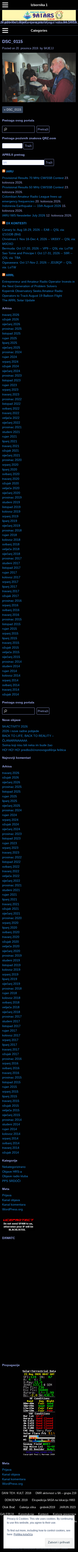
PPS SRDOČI (11, 1181)
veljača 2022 (11, 418)
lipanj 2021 (9, 441)
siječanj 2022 (11, 422)
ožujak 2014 (10, 694)
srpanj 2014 (10, 680)
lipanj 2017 (9, 586)
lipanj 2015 (9, 638)
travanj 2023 (10, 394)
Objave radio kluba (15, 1176)
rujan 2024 (9, 357)
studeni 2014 (11, 666)
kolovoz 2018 (11, 539)
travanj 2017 (10, 591)
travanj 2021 (10, 446)
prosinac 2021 (12, 427)
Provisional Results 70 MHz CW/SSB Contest (33, 178)
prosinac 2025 (12, 328)
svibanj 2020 (11, 474)
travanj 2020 (10, 478)
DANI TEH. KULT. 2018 (16, 1493)
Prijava (6, 1195)
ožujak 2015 (10, 647)
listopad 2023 (11, 380)
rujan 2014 (9, 671)
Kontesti (43, 1514)
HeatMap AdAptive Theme (54, 1549)
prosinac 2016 (12, 600)
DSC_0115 (12, 41)
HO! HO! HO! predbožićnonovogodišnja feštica (34, 750)
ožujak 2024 (10, 366)
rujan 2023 (9, 385)
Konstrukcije (26, 1514)
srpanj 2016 (10, 605)
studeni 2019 (11, 502)
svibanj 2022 (11, 408)
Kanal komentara (14, 1204)
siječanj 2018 (11, 554)
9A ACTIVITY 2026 (15, 726)
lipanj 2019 (9, 521)
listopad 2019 (11, 507)
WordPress (29, 1549)
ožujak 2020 (10, 483)
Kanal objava (11, 1200)
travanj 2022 (10, 413)
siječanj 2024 (11, 371)
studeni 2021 (11, 432)
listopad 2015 (11, 624)
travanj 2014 (10, 689)
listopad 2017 (11, 567)
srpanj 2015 (10, 633)
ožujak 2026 (10, 319)
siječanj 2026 (11, 324)
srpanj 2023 (10, 389)
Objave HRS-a (12, 1171)
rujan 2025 (9, 338)
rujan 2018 (9, 535)
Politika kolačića (23, 1534)
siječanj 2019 (11, 525)
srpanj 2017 (10, 581)
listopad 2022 (11, 403)
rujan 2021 (9, 436)
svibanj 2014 (11, 685)
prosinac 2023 (12, 375)
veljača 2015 (11, 652)
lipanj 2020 (9, 469)
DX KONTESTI (16, 223)
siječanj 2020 (11, 493)
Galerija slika (28, 1507)
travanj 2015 (10, 642)
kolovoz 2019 (11, 511)
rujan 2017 (9, 572)
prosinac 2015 (12, 619)
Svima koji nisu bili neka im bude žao (27, 745)
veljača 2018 (11, 549)
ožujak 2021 (10, 450)
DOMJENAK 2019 (16, 1500)
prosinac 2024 (12, 352)
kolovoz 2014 (11, 675)
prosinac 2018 (12, 530)
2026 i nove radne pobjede (20, 731)
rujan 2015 (9, 628)
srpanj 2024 (10, 361)
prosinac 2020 (12, 460)
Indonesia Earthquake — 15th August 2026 (31, 206)
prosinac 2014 (12, 661)
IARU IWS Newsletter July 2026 (23, 215)
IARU (9, 171)
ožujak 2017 (10, 596)
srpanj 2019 (10, 516)
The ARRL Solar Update (18, 300)
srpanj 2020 (10, 464)
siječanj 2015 (11, 657)
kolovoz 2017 (11, 577)
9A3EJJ (49, 48)
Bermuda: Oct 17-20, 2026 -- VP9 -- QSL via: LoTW (37, 248)
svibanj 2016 (11, 610)
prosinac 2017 (12, 558)
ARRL (10, 275)
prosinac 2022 (12, 399)
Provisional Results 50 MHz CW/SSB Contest (33, 187)
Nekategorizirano (14, 1167)
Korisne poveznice (64, 1514)
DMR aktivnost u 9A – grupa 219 (56, 1493)
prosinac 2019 (12, 497)
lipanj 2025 (9, 342)
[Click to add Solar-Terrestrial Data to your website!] (39, 1455)
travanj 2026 (10, 314)
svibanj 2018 (11, 544)
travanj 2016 (10, 614)
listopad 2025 (11, 333)
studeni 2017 (11, 563)
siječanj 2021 (11, 455)
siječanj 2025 (11, 347)
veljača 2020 (11, 488)
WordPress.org (12, 1209)
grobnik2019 (47, 1507)
